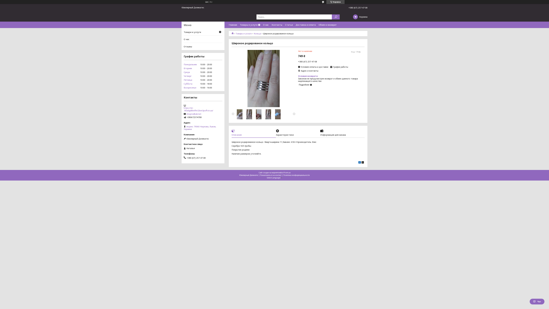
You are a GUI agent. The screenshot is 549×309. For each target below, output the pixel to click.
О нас (266, 24)
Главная (233, 24)
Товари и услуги (192, 32)
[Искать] (336, 16)
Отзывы (188, 46)
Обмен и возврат (328, 24)
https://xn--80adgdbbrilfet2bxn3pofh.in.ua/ (198, 109)
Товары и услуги (248, 24)
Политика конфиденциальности (296, 175)
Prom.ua (287, 172)
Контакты (277, 24)
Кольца (257, 33)
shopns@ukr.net (194, 114)
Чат (539, 301)
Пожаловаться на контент (271, 175)
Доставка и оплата (306, 24)
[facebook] (359, 162)
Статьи (289, 24)
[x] (363, 162)
